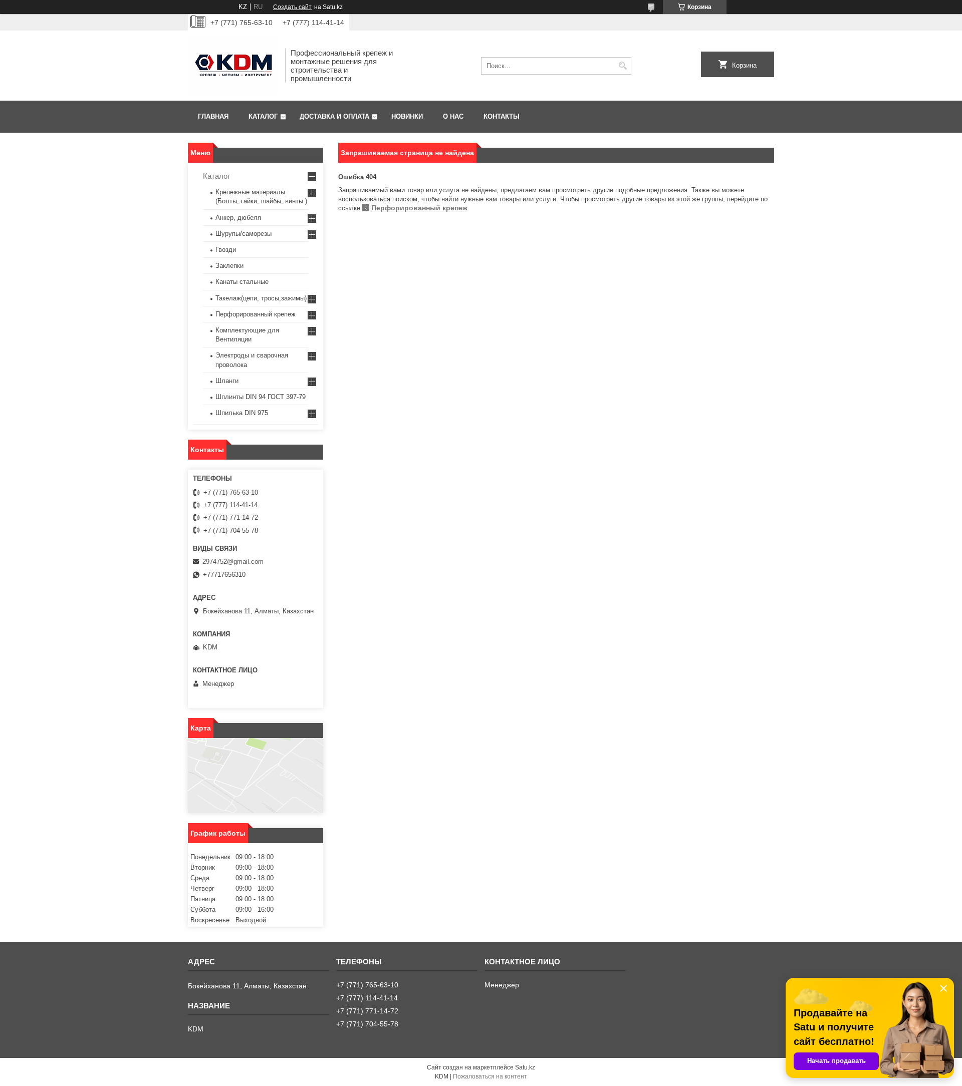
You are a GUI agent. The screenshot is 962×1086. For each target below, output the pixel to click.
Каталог (263, 116)
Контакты (502, 116)
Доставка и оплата (334, 116)
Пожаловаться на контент (490, 1076)
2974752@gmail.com (233, 561)
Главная (213, 116)
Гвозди (225, 249)
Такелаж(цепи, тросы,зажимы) (261, 298)
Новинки (407, 116)
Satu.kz (525, 1067)
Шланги (226, 381)
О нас (453, 116)
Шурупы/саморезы (243, 233)
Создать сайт (292, 7)
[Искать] (622, 66)
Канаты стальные (242, 281)
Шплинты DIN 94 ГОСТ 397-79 (260, 397)
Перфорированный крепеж (419, 208)
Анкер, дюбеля (238, 217)
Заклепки (229, 265)
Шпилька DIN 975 (241, 413)
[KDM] (233, 66)
